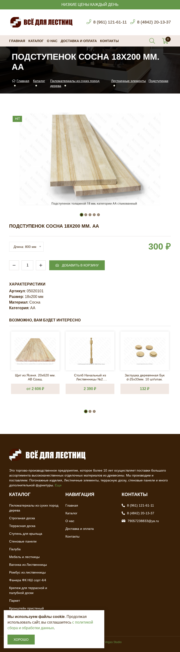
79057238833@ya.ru (143, 521)
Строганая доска (22, 518)
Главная (17, 41)
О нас (52, 41)
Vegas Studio (113, 642)
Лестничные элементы (128, 81)
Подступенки (158, 81)
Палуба (15, 549)
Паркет (14, 600)
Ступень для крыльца (25, 533)
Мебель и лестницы (24, 557)
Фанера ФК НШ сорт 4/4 (27, 580)
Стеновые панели (23, 541)
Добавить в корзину (80, 265)
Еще (58, 485)
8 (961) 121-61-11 (110, 22)
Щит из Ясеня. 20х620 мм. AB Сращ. (35, 377)
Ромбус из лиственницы (27, 572)
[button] (81, 214)
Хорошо (21, 639)
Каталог (36, 41)
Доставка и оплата (79, 41)
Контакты (109, 41)
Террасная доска (22, 526)
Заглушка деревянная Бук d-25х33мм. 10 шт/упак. (145, 377)
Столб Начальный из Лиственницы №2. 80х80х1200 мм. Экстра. (90, 377)
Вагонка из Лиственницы (28, 564)
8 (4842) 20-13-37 (154, 22)
